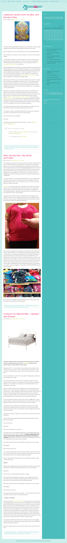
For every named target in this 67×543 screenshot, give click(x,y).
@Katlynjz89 (12, 133)
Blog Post (19, 145)
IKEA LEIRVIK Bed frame (18, 501)
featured (18, 147)
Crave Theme (27, 541)
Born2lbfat (33, 7)
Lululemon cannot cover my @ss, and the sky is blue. (54, 49)
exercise (10, 147)
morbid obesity (27, 147)
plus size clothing (21, 307)
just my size (35, 305)
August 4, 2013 (23, 136)
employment (12, 123)
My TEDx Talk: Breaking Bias (52, 77)
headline (22, 147)
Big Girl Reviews (13, 145)
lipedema (6, 307)
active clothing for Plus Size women (28, 75)
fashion (14, 147)
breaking (6, 147)
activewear (30, 145)
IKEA (37, 532)
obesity (32, 147)
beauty (36, 145)
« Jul (44, 41)
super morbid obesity (26, 533)
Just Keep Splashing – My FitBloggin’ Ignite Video (54, 62)
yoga (12, 148)
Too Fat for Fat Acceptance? (52, 75)
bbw (33, 145)
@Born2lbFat (18, 133)
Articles (11, 305)
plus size (17, 533)
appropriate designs (7, 98)
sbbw (35, 147)
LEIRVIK (6, 533)
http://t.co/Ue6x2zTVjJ (24, 131)
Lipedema (25, 363)
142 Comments (22, 318)
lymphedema (11, 307)
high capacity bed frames (31, 532)
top (10, 148)
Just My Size (6, 186)
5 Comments (22, 19)
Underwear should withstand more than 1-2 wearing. (18, 97)
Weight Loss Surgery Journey (55, 59)
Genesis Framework (46, 541)
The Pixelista (34, 541)
